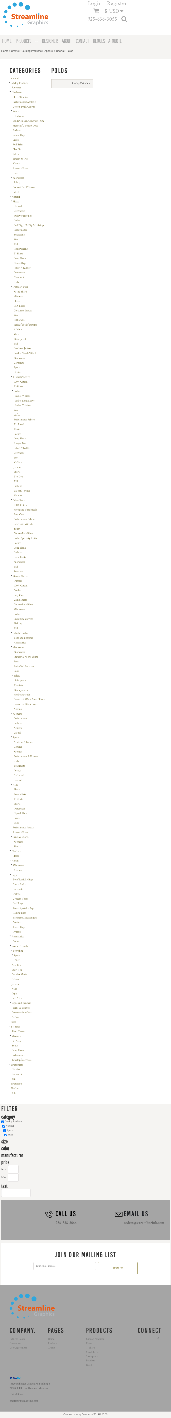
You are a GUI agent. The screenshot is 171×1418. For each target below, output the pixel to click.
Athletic (18, 329)
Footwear (16, 87)
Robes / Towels (20, 946)
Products (52, 1343)
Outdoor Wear (20, 287)
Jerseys (17, 467)
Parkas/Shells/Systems (25, 325)
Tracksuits (19, 766)
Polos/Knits (19, 500)
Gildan (15, 979)
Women (18, 752)
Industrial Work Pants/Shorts (29, 699)
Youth (16, 111)
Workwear (18, 178)
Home (4, 50)
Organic (17, 932)
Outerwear (19, 272)
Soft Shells (19, 320)
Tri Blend (19, 424)
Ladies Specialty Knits (25, 538)
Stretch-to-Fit (20, 159)
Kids (16, 282)
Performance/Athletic (24, 102)
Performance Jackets (23, 827)
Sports (60, 50)
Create (15, 50)
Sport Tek (17, 970)
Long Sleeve (20, 258)
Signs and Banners (21, 1003)
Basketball (19, 775)
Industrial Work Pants (26, 704)
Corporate (19, 363)
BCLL (14, 1093)
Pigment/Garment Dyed (25, 126)
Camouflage (19, 135)
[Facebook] (158, 1339)
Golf (17, 960)
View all (15, 78)
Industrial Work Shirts (26, 657)
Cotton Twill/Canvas (24, 107)
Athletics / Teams (23, 742)
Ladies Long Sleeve (24, 401)
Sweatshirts (20, 794)
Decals (16, 941)
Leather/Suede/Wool (25, 353)
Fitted (16, 192)
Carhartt (16, 1017)
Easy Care (19, 514)
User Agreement (18, 1348)
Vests (16, 334)
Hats (15, 173)
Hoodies (18, 495)
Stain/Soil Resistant (24, 666)
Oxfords (18, 581)
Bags (14, 875)
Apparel (48, 50)
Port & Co (17, 998)
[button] (115, 11)
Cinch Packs (19, 884)
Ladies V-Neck (22, 396)
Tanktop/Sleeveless (21, 1060)
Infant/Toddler (20, 633)
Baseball (18, 780)
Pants (17, 661)
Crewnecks (19, 211)
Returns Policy (17, 1339)
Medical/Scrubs (22, 695)
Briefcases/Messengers (25, 918)
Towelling (18, 951)
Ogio (14, 993)
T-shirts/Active (21, 377)
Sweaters (18, 571)
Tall (16, 244)
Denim (17, 372)
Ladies (16, 140)
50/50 (17, 415)
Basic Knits (20, 557)
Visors (16, 163)
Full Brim (18, 144)
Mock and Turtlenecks (25, 510)
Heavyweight (21, 249)
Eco (16, 458)
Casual (17, 733)
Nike (14, 989)
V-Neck (18, 462)
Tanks (17, 429)
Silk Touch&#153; (23, 524)
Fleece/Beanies (20, 97)
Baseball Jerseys (22, 491)
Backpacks (18, 889)
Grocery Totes (20, 899)
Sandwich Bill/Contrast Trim (28, 121)
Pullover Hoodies (23, 216)
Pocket (17, 434)
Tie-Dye (18, 476)
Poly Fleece (19, 306)
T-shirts (18, 685)
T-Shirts (18, 253)
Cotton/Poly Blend (23, 533)
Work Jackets (21, 690)
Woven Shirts (20, 576)
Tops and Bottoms (23, 638)
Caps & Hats (20, 813)
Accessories (20, 643)
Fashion (17, 130)
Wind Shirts (20, 292)
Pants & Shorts (21, 837)
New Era (16, 965)
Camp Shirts (20, 600)
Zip (13, 1079)
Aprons (18, 709)
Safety (16, 154)
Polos (16, 671)
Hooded (18, 206)
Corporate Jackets (23, 310)
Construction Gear (21, 1012)
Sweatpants (19, 235)
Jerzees (15, 984)
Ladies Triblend (23, 405)
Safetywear (20, 680)
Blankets (16, 851)
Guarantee (15, 1343)
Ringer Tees (20, 443)
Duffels (16, 894)
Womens (18, 296)
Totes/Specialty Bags (23, 908)
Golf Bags (18, 903)
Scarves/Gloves (21, 168)
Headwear (17, 92)
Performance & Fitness (26, 756)
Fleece (16, 201)
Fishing (18, 623)
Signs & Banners (21, 1008)
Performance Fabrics (24, 419)
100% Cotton (21, 382)
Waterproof (20, 339)
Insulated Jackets (22, 348)
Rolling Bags (19, 913)
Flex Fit (17, 149)
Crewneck (19, 277)
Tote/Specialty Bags (23, 879)
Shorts (17, 846)
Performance (20, 230)
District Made (19, 974)
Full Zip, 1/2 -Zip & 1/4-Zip (29, 225)
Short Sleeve (18, 1031)
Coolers (17, 922)
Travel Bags (19, 927)
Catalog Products (31, 50)
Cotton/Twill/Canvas (24, 187)
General (18, 747)
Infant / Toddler (22, 268)
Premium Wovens (23, 619)
